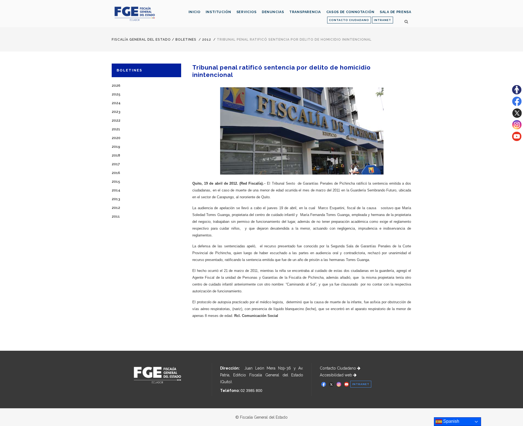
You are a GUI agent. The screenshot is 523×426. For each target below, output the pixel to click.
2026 (116, 85)
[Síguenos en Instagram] (517, 128)
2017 (116, 164)
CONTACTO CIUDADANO (349, 20)
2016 (116, 173)
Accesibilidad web (336, 375)
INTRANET (382, 20)
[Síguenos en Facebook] (517, 105)
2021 (116, 129)
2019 (116, 147)
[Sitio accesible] (517, 93)
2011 (116, 216)
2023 (116, 112)
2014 (116, 190)
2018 (116, 155)
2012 (206, 39)
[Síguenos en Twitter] (517, 116)
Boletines (185, 39)
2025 (116, 94)
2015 (116, 181)
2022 (116, 120)
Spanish (450, 421)
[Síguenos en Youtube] (517, 139)
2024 (116, 103)
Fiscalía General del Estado (141, 39)
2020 (116, 138)
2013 (116, 199)
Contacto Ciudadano (338, 368)
